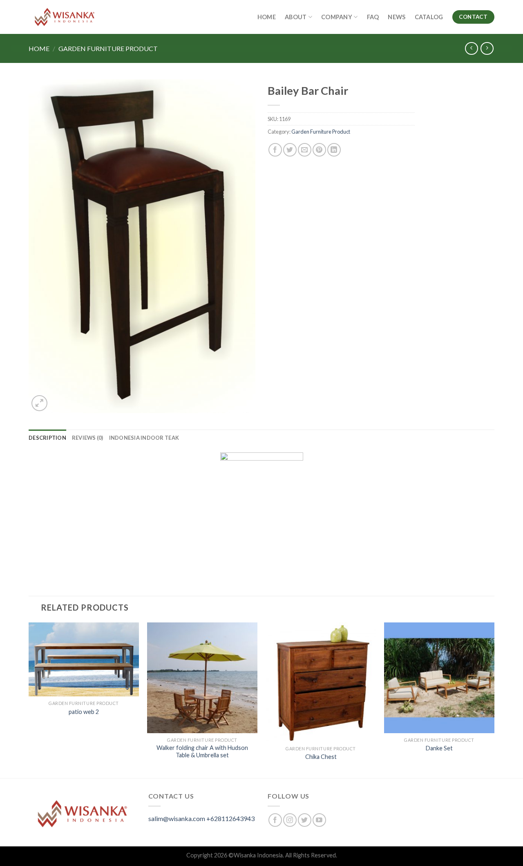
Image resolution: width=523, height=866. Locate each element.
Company (336, 16)
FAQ (373, 16)
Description (47, 437)
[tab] (47, 438)
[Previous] (29, 699)
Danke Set (439, 748)
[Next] (494, 699)
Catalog (429, 16)
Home (266, 16)
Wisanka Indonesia (258, 855)
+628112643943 (230, 818)
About (295, 16)
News (396, 16)
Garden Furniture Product (108, 48)
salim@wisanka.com (176, 818)
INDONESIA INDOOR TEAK (144, 437)
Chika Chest (321, 756)
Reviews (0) (87, 437)
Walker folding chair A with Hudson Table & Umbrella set (202, 751)
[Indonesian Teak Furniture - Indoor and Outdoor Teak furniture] (65, 17)
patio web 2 (84, 711)
